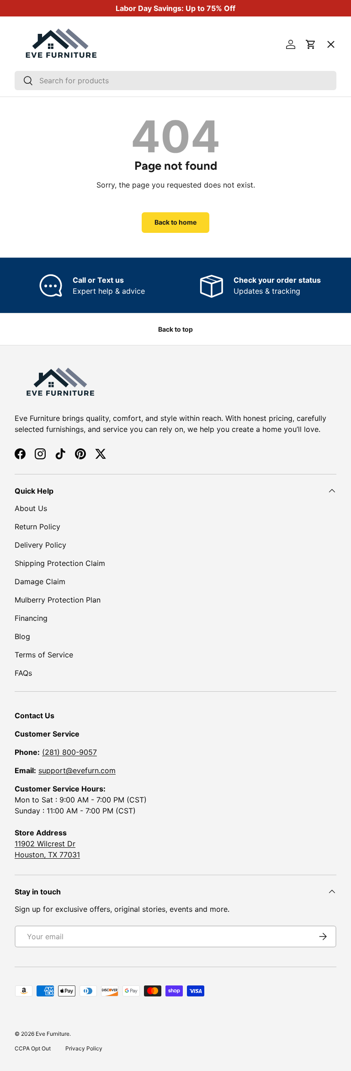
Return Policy (37, 526)
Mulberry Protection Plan (58, 599)
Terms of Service (44, 654)
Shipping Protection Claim (60, 563)
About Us (31, 508)
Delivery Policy (40, 544)
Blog (22, 636)
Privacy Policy (83, 1048)
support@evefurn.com (77, 770)
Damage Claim (40, 581)
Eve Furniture (52, 1033)
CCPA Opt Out (33, 1048)
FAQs (23, 673)
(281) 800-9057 (69, 752)
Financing (31, 618)
